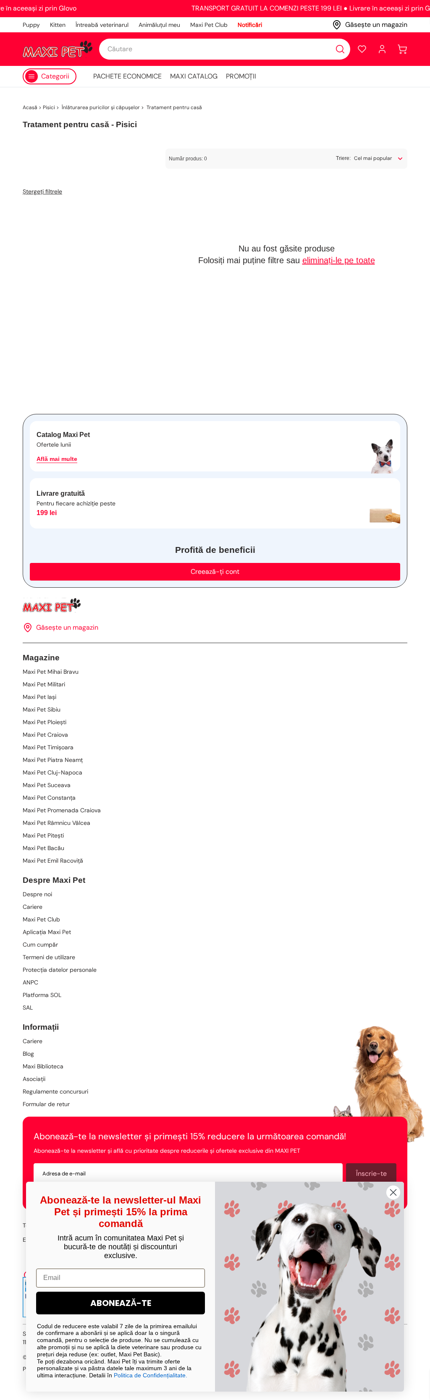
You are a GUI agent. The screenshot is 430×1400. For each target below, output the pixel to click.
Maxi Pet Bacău (43, 848)
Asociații (34, 1079)
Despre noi (37, 894)
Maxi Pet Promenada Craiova (62, 810)
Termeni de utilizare (49, 957)
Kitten (58, 25)
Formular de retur (46, 1104)
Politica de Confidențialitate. (150, 1375)
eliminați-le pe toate (338, 260)
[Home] (215, 605)
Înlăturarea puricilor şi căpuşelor (100, 107)
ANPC (30, 982)
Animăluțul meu (159, 25)
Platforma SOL (42, 995)
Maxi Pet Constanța (49, 797)
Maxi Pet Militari (44, 684)
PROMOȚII (241, 76)
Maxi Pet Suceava (47, 785)
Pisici (49, 107)
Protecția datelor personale (60, 969)
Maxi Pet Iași (39, 697)
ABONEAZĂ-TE (120, 1303)
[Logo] (57, 49)
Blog (28, 1053)
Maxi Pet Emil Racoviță (53, 860)
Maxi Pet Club (209, 25)
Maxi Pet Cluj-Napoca (52, 772)
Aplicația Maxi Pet (47, 932)
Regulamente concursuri (55, 1091)
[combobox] (224, 49)
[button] (362, 49)
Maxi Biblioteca (43, 1066)
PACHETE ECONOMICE (127, 76)
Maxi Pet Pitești (43, 835)
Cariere (32, 907)
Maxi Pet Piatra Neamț (53, 760)
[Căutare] (340, 49)
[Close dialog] (393, 1192)
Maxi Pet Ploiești (44, 722)
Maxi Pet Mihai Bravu (51, 671)
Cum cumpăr (40, 944)
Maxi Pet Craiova (45, 734)
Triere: (343, 158)
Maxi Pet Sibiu (41, 709)
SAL (28, 1007)
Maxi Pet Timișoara (48, 747)
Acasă (30, 107)
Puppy (31, 25)
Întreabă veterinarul (102, 25)
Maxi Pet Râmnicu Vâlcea (56, 823)
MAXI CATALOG (194, 76)
